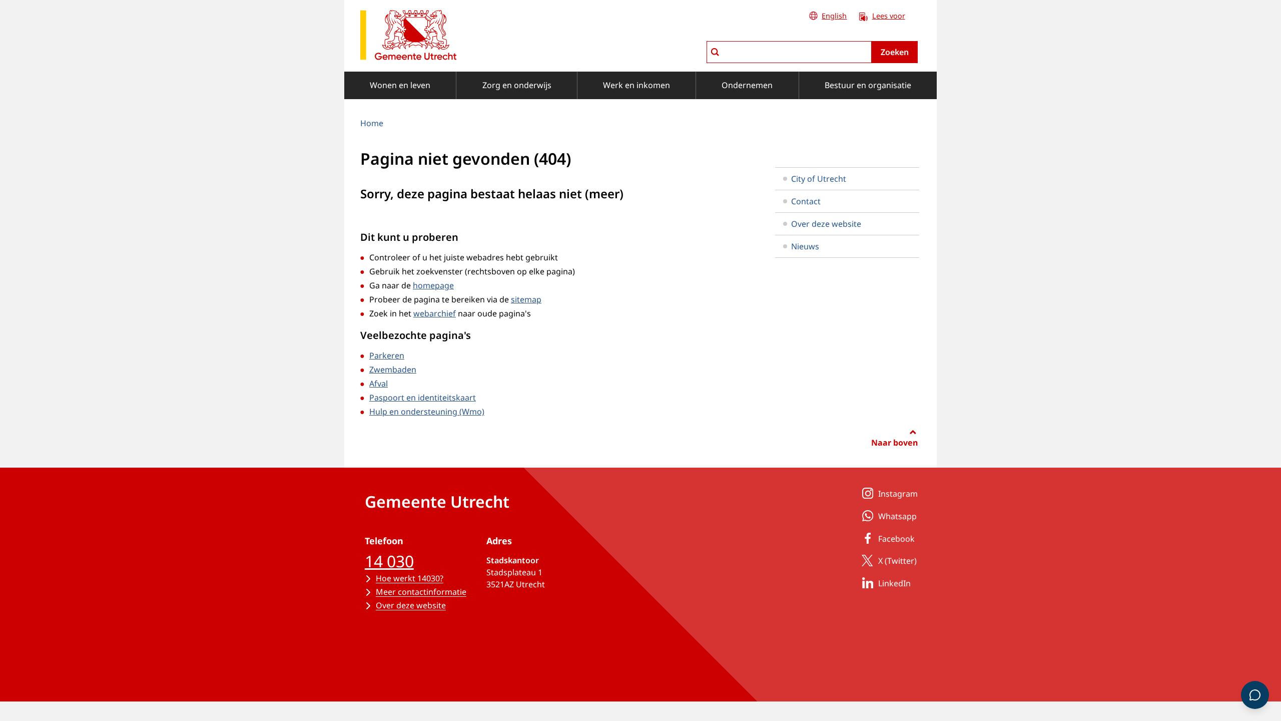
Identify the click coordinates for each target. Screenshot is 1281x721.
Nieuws (805, 246)
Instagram (898, 493)
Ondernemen (747, 85)
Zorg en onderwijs (516, 85)
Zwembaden (392, 369)
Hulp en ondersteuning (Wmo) (426, 411)
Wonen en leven (400, 85)
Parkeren (386, 355)
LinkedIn (894, 583)
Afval (378, 383)
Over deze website (826, 223)
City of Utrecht (818, 178)
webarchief (434, 313)
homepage (433, 285)
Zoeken (895, 52)
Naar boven (894, 442)
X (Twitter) (897, 560)
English (834, 16)
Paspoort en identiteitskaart (422, 397)
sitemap (526, 299)
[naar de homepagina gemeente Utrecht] (408, 37)
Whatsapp (897, 516)
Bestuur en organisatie (868, 85)
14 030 (389, 561)
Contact (806, 201)
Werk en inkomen (636, 85)
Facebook (896, 538)
